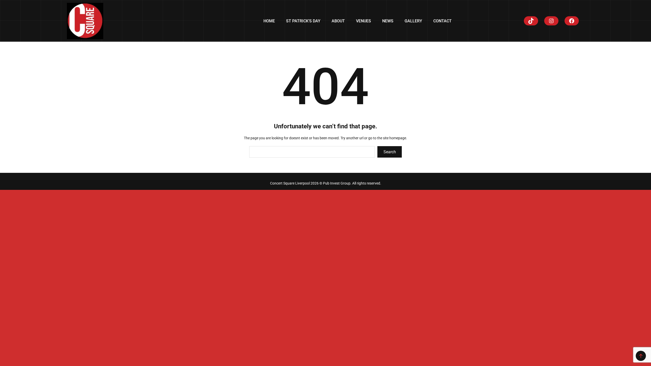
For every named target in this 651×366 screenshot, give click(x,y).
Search (389, 151)
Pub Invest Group (336, 183)
